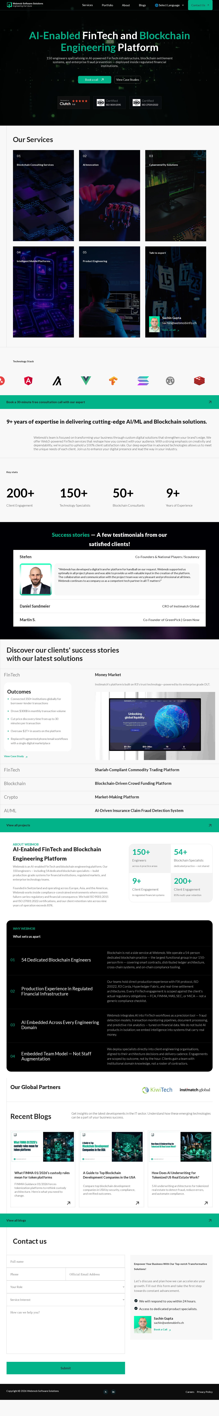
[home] (25, 5)
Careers (190, 1391)
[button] (87, 5)
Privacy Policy (205, 1391)
